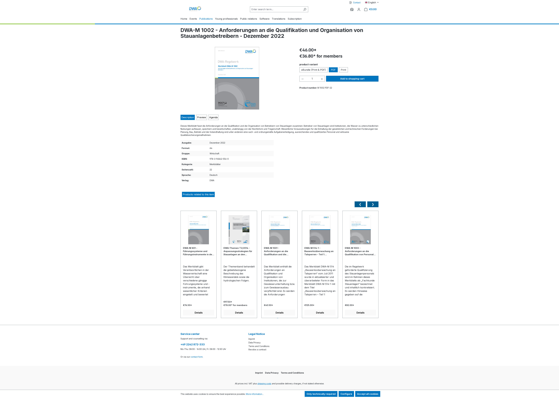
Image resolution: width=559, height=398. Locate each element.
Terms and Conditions (258, 346)
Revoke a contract (257, 349)
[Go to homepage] (195, 8)
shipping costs (264, 383)
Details (199, 312)
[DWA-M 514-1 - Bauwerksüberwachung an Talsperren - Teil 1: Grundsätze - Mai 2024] (320, 230)
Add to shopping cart (352, 78)
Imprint (251, 339)
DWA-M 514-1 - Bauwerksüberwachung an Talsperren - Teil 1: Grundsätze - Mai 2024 (319, 251)
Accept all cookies (367, 393)
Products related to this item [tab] (198, 194)
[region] (237, 78)
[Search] (304, 9)
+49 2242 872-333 (193, 344)
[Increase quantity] (322, 79)
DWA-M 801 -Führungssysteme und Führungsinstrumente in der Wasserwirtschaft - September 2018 (198, 251)
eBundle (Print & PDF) (313, 69)
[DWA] (351, 9)
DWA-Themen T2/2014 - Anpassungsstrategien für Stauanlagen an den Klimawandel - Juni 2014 (237, 251)
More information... (254, 394)
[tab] (188, 117)
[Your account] (358, 9)
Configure (346, 393)
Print (343, 69)
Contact (356, 2)
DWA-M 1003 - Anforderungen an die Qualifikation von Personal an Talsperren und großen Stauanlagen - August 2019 (359, 251)
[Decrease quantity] (302, 79)
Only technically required (321, 393)
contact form (197, 357)
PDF (333, 69)
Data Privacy (254, 342)
